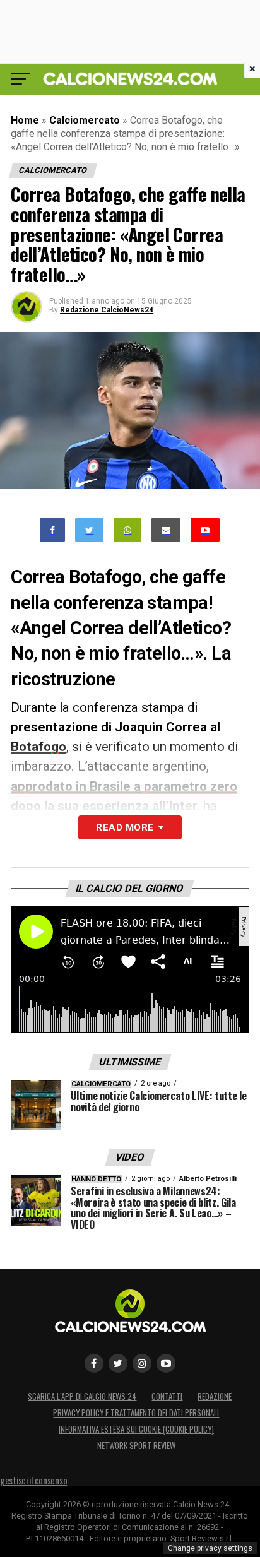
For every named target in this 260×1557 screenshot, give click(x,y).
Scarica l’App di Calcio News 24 (82, 1396)
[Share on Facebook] (52, 529)
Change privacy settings (210, 1548)
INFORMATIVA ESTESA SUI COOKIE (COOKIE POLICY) (136, 1429)
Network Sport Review (136, 1446)
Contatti (166, 1396)
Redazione (215, 1396)
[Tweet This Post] (89, 529)
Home (25, 120)
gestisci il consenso (33, 1480)
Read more (124, 827)
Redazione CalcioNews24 (106, 309)
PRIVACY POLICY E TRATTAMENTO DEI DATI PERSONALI (136, 1413)
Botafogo (38, 746)
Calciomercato (84, 120)
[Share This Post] (127, 529)
